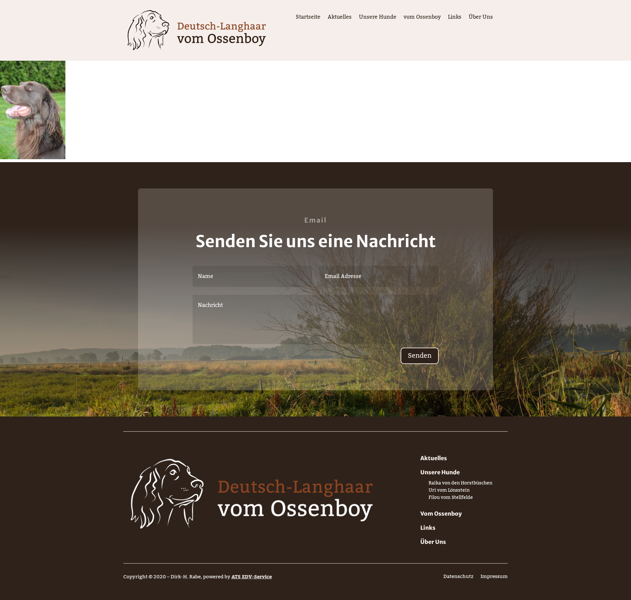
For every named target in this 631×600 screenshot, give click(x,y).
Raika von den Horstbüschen (460, 484)
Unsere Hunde (377, 18)
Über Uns (481, 18)
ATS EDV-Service (251, 577)
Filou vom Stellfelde (451, 498)
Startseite (308, 18)
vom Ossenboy (422, 18)
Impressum (494, 577)
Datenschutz (458, 577)
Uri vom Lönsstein (449, 491)
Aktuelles (340, 18)
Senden (420, 355)
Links (454, 18)
